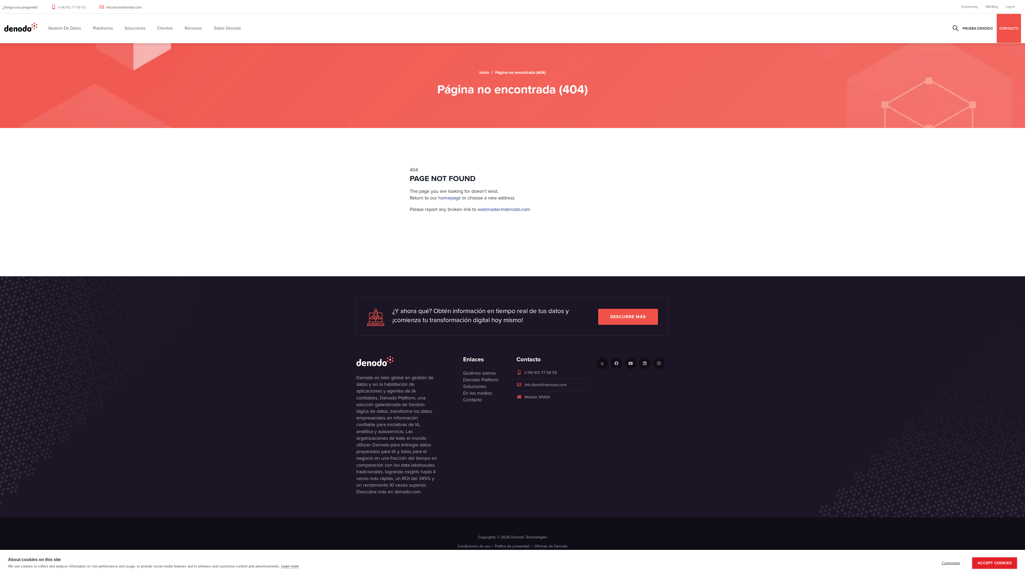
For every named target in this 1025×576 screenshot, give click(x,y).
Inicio (484, 72)
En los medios (477, 393)
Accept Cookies (994, 563)
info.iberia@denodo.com (124, 7)
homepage (449, 197)
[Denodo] (21, 28)
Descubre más (628, 317)
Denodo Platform (481, 379)
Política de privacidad (512, 546)
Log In (1010, 6)
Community (969, 6)
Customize (951, 563)
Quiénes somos (479, 373)
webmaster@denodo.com (504, 209)
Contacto (472, 399)
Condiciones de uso (474, 546)
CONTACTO (1009, 28)
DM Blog (992, 6)
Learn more (290, 566)
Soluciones (474, 386)
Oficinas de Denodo (550, 546)
